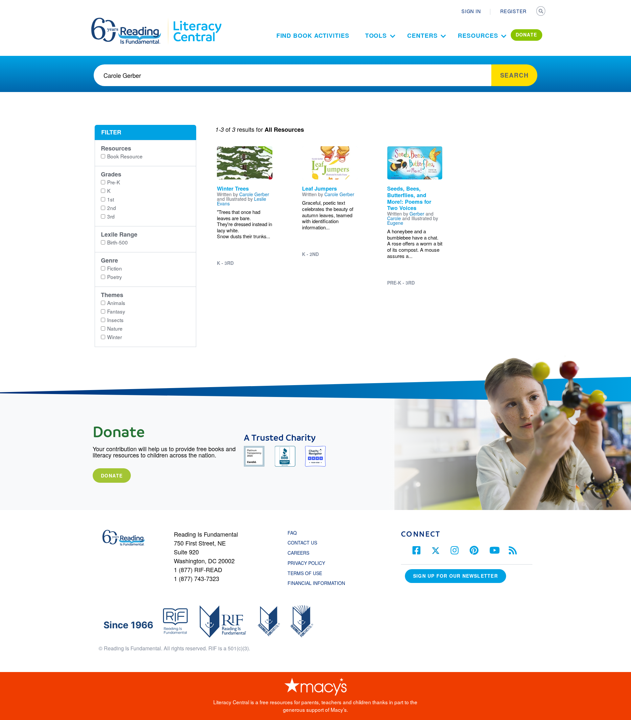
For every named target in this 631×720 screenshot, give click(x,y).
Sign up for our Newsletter (455, 575)
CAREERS (298, 552)
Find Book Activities (312, 35)
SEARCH (541, 12)
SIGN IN (470, 11)
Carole (394, 218)
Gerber (416, 213)
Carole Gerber (254, 194)
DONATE (526, 34)
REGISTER (513, 11)
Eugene (395, 223)
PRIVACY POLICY (306, 563)
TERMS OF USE (308, 573)
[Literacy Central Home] (197, 21)
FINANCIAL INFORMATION (316, 583)
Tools (376, 35)
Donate (112, 475)
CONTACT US (304, 542)
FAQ (292, 532)
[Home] (131, 21)
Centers (422, 35)
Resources (478, 35)
